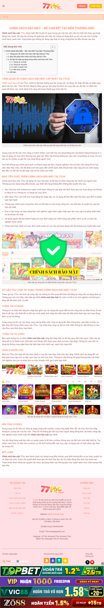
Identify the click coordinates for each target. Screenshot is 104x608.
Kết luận (13, 72)
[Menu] (3, 6)
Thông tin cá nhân (20, 62)
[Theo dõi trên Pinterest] (92, 562)
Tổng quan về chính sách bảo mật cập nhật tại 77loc (29, 54)
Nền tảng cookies (19, 70)
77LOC (5, 17)
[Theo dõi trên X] (87, 562)
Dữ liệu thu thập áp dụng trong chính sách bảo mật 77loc (31, 59)
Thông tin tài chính (20, 65)
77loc (23, 33)
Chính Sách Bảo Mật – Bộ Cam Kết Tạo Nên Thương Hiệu (30, 51)
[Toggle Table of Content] (51, 47)
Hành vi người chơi (20, 67)
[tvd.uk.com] (52, 6)
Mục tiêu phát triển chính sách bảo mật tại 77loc (28, 57)
